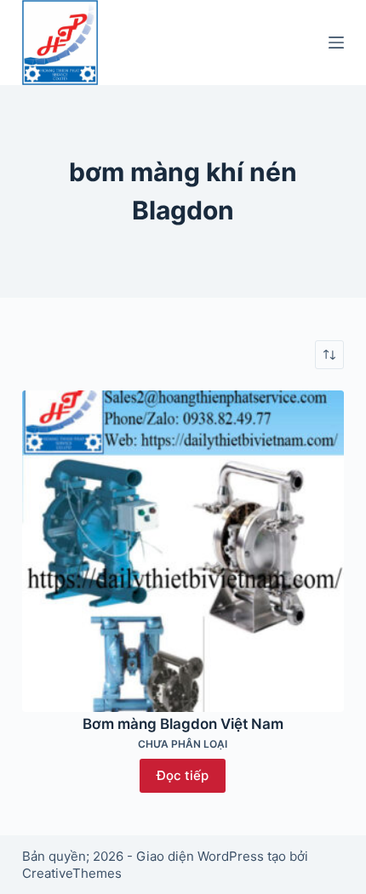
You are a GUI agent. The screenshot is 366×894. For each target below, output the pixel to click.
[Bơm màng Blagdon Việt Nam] (183, 551)
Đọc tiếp (183, 775)
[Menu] (336, 42)
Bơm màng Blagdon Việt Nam (183, 723)
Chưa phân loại (182, 743)
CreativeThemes (72, 873)
